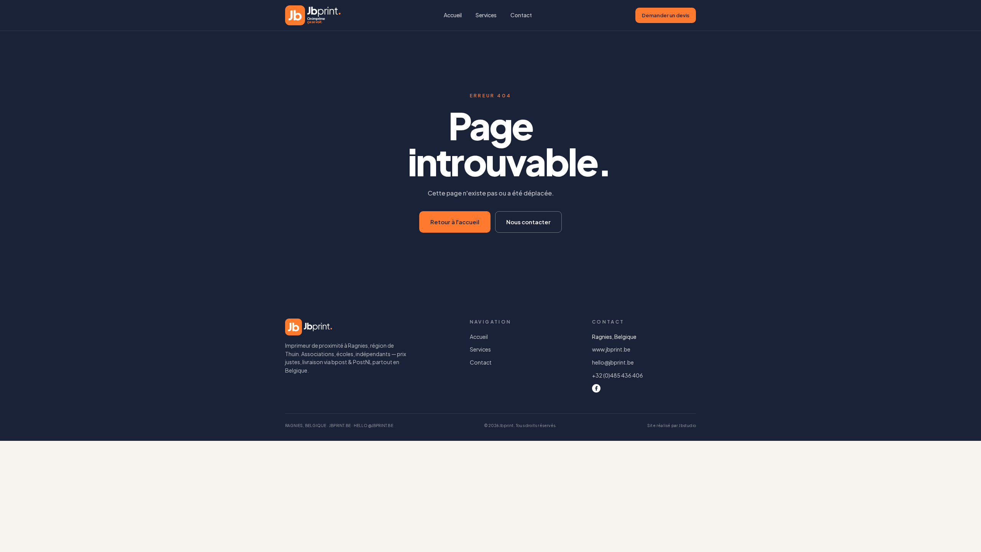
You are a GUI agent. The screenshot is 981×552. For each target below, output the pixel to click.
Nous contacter (528, 221)
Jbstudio (687, 425)
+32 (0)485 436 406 (617, 375)
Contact (521, 15)
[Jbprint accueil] (313, 15)
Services (486, 15)
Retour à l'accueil (454, 221)
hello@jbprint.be (613, 362)
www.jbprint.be (611, 349)
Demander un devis (665, 15)
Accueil (453, 15)
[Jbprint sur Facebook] (596, 388)
